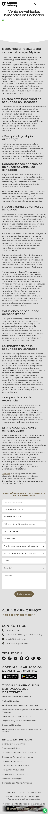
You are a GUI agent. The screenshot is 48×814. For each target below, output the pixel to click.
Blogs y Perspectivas (12, 761)
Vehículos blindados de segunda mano (21, 705)
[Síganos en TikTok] (27, 659)
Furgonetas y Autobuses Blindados (19, 721)
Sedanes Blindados (11, 725)
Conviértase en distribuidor (15, 766)
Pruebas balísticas (11, 748)
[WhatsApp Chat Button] (45, 810)
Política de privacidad (30, 792)
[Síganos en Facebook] (21, 659)
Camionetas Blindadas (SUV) (16, 716)
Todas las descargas (12, 779)
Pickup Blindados (10, 701)
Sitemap (11, 792)
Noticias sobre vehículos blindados (19, 753)
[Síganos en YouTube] (4, 659)
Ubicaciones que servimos (15, 774)
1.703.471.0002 (14, 630)
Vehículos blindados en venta (16, 697)
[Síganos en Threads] (39, 659)
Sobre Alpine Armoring (13, 744)
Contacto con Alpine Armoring (17, 783)
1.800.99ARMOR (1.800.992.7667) (24, 635)
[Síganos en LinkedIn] (33, 659)
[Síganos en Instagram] (10, 659)
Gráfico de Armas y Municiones (17, 757)
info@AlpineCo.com (16, 639)
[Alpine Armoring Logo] (9, 4)
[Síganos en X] (15, 659)
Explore (6, 474)
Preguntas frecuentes (13, 770)
